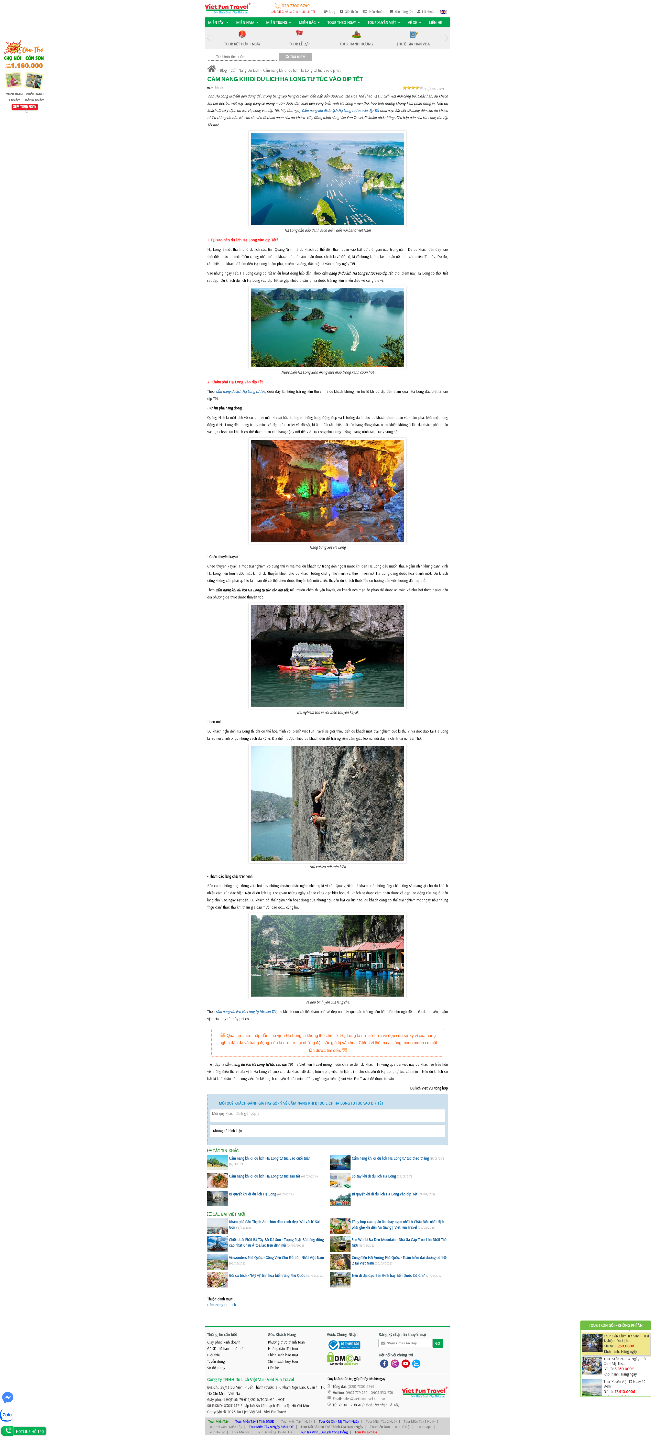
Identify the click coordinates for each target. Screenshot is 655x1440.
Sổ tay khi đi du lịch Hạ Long (374, 1176)
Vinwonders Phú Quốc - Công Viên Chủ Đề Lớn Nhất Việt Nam (276, 1257)
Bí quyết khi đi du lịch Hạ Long (252, 1194)
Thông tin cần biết (222, 1334)
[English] (443, 11)
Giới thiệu (351, 11)
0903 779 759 (356, 1392)
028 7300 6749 (295, 5)
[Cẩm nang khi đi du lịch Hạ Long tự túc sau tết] (217, 1180)
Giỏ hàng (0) (403, 11)
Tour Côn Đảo (380, 1426)
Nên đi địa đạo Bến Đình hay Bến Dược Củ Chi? (388, 1275)
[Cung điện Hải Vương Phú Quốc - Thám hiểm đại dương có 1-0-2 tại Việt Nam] (340, 1262)
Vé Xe (412, 22)
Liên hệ (435, 22)
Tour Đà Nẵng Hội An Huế (274, 1432)
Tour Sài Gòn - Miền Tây (225, 1426)
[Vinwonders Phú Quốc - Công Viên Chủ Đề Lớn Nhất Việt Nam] (217, 1262)
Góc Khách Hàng (282, 1334)
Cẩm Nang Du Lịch (245, 70)
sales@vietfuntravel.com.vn (364, 1398)
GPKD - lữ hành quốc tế (225, 1348)
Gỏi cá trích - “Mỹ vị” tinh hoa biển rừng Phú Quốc (267, 1275)
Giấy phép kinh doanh (223, 1342)
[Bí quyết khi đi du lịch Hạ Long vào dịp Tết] (340, 1198)
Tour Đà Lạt (216, 1432)
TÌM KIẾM (297, 57)
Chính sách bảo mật (283, 1354)
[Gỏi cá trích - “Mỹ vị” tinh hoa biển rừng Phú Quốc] (217, 1280)
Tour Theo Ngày (342, 22)
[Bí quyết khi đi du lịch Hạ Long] (217, 1198)
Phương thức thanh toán (286, 1342)
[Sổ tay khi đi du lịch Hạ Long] (340, 1180)
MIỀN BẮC (307, 22)
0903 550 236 (382, 1392)
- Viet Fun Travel (273, 1411)
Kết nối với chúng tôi (396, 1354)
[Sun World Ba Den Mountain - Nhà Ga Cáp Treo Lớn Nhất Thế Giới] (340, 1244)
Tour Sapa (424, 1426)
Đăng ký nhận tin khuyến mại (402, 1334)
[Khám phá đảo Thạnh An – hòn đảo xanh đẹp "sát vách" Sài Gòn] (217, 1226)
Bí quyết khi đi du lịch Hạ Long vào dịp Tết (384, 1194)
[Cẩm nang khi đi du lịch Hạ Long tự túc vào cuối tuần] (217, 1162)
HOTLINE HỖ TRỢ (30, 1431)
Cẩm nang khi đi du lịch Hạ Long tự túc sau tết (264, 1176)
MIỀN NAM (245, 22)
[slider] (413, 88)
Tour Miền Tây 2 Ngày (381, 1421)
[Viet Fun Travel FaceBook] (383, 1363)
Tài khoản (428, 11)
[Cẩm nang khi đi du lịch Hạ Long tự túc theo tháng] (340, 1162)
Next (446, 38)
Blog (332, 11)
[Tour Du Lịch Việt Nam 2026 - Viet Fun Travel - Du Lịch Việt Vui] (227, 7)
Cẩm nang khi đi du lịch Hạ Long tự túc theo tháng (390, 1158)
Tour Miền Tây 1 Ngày (296, 1421)
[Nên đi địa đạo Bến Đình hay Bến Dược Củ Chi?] (340, 1280)
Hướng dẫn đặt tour (283, 1348)
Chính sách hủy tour (283, 1361)
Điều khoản (376, 11)
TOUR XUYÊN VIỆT (382, 22)
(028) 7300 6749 (361, 1386)
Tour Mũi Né (240, 1432)
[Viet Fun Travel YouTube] (404, 1363)
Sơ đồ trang (216, 1367)
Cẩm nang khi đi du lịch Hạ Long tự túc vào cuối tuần (269, 1158)
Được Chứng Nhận (342, 1334)
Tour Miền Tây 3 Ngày (419, 1421)
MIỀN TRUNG (276, 22)
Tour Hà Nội (401, 1426)
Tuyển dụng (216, 1361)
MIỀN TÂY (216, 22)
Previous (208, 38)
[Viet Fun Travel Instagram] (394, 1363)
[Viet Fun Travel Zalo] (415, 1363)
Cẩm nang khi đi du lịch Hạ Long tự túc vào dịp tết (302, 70)
